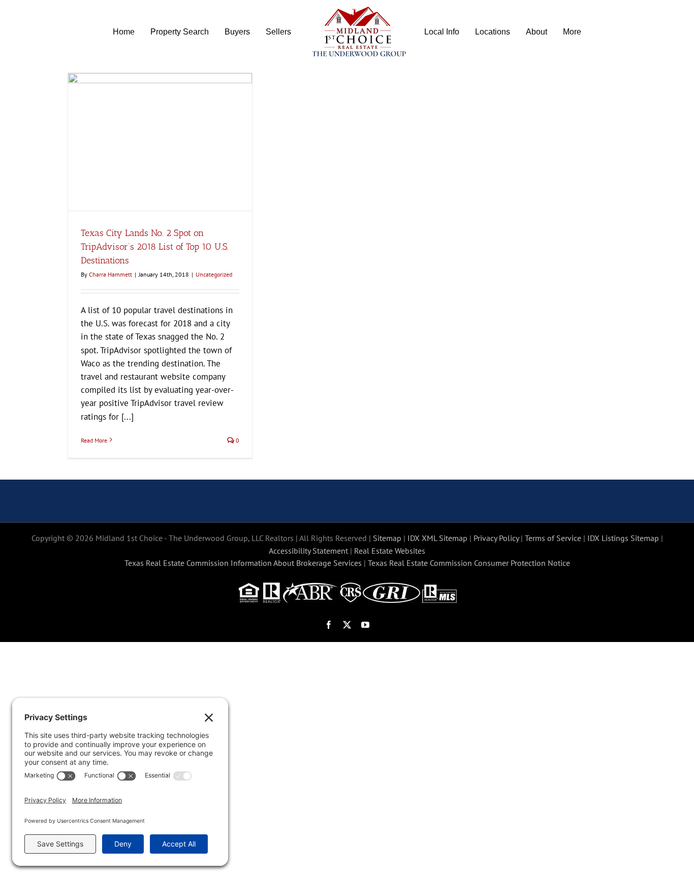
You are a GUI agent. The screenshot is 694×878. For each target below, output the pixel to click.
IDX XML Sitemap (437, 538)
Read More (94, 440)
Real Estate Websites (389, 551)
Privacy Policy (496, 538)
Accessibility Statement (308, 551)
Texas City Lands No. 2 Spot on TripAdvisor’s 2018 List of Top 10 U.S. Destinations (155, 246)
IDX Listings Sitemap (623, 538)
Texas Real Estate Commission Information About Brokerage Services (243, 563)
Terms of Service (553, 538)
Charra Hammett (110, 274)
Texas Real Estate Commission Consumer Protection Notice (469, 563)
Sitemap (387, 538)
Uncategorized (214, 274)
